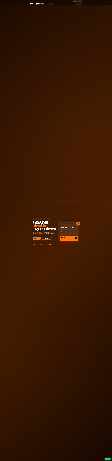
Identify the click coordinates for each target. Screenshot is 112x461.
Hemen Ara (79, 3)
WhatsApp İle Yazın (47, 238)
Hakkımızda (55, 3)
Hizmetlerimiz (61, 3)
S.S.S (66, 3)
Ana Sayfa (51, 3)
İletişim (69, 3)
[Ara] (76, 238)
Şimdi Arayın (37, 238)
